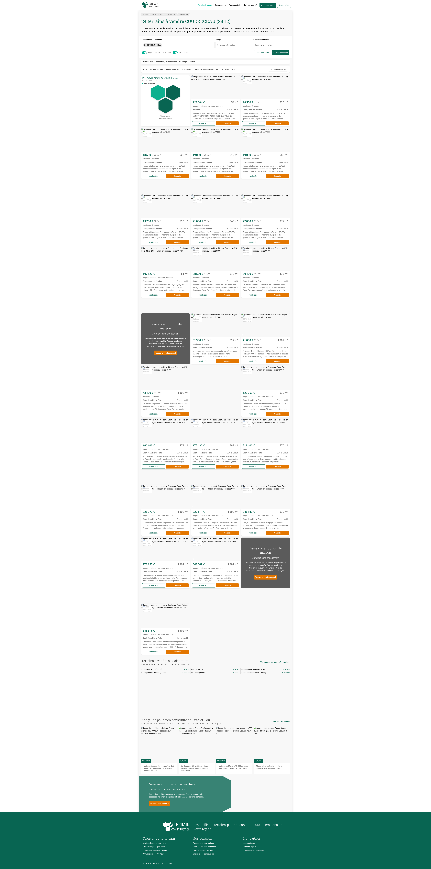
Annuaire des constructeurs (153, 854)
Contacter (227, 123)
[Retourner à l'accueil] (166, 826)
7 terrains (185, 673)
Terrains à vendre (205, 5)
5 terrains (286, 673)
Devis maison (284, 5)
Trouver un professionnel (165, 353)
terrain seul (183, 53)
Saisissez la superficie (263, 45)
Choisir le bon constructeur (203, 854)
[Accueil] (150, 5)
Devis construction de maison (204, 847)
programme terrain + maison (159, 53)
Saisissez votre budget (226, 45)
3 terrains (185, 669)
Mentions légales (249, 847)
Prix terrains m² (250, 5)
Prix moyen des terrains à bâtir (155, 850)
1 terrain (236, 669)
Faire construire (235, 5)
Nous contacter (249, 843)
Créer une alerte (262, 53)
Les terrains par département (154, 847)
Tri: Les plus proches (278, 69)
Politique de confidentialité (253, 850)
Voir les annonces (280, 53)
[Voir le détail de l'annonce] (215, 100)
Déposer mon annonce (159, 803)
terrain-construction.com (165, 118)
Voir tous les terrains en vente (154, 843)
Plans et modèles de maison (204, 850)
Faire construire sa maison (203, 843)
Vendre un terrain (268, 5)
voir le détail (203, 123)
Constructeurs (220, 5)
